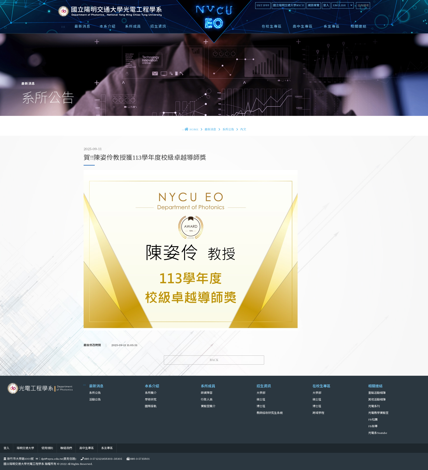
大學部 (261, 393)
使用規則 (47, 448)
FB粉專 (373, 426)
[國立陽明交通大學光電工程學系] (40, 388)
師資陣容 (206, 393)
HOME (193, 129)
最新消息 (82, 26)
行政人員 (206, 399)
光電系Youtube (377, 433)
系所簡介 (150, 393)
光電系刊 (374, 406)
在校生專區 (272, 26)
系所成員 (133, 26)
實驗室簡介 (208, 406)
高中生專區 (303, 26)
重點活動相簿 (377, 393)
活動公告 (95, 399)
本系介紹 (108, 26)
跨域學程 (318, 413)
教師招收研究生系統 (270, 413)
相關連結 (359, 26)
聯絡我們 (66, 448)
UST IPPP (263, 5)
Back (214, 360)
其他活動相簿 (377, 399)
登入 (326, 5)
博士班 (261, 406)
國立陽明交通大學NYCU (288, 5)
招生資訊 (158, 26)
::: (63, 26)
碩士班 (261, 399)
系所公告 (228, 129)
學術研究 (150, 399)
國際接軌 (150, 406)
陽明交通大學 (25, 448)
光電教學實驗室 (378, 413)
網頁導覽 (313, 5)
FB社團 (373, 419)
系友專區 (332, 26)
